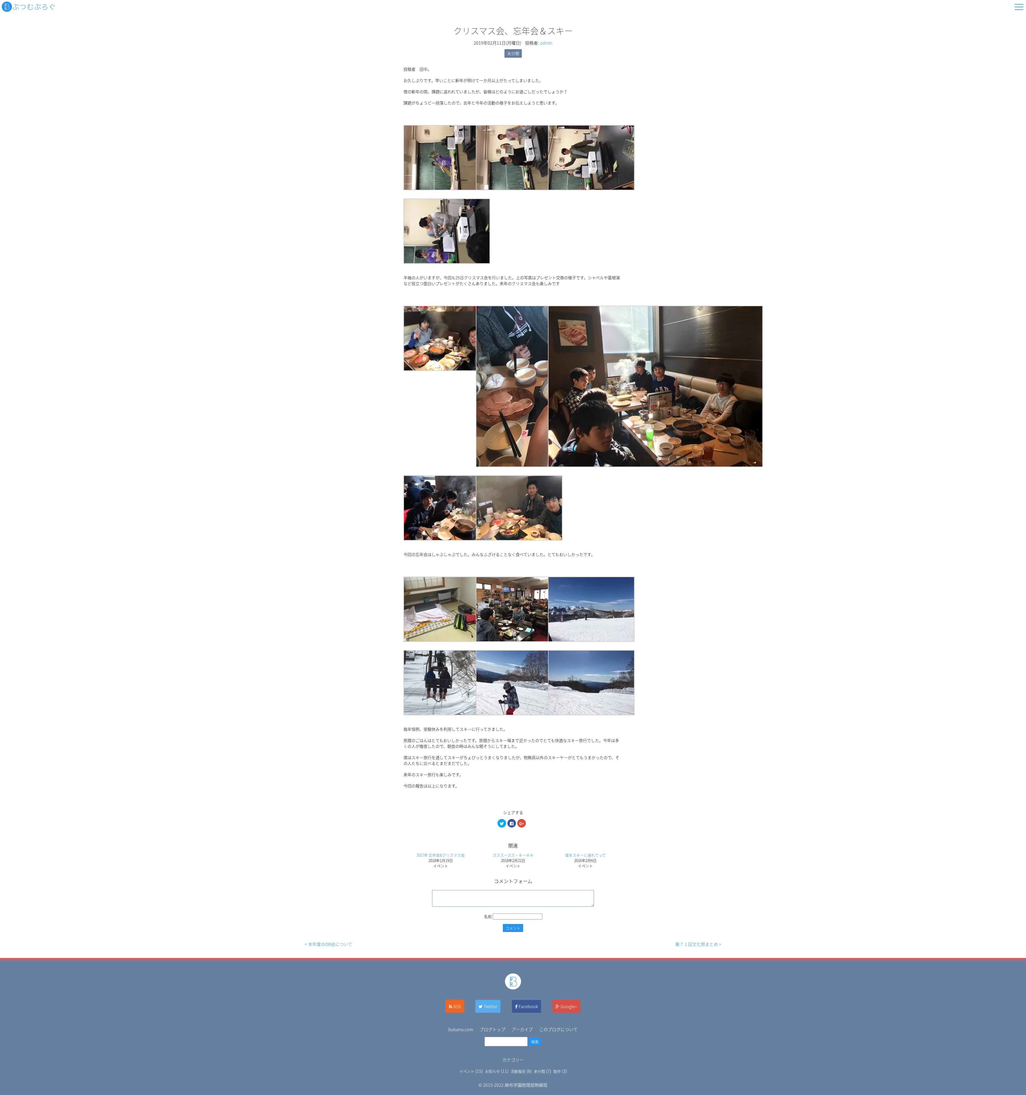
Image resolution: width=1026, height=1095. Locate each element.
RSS (457, 1006)
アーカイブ (522, 1029)
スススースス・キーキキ (513, 855)
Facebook (528, 1006)
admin (546, 43)
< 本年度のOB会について (328, 944)
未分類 (513, 53)
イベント (466, 1071)
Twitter (490, 1006)
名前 (488, 916)
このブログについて (558, 1029)
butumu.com (460, 1029)
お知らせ (492, 1071)
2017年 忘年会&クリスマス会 (441, 855)
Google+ (569, 1006)
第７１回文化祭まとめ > (698, 944)
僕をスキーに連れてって (585, 855)
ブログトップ (492, 1029)
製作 (557, 1071)
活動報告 (518, 1071)
